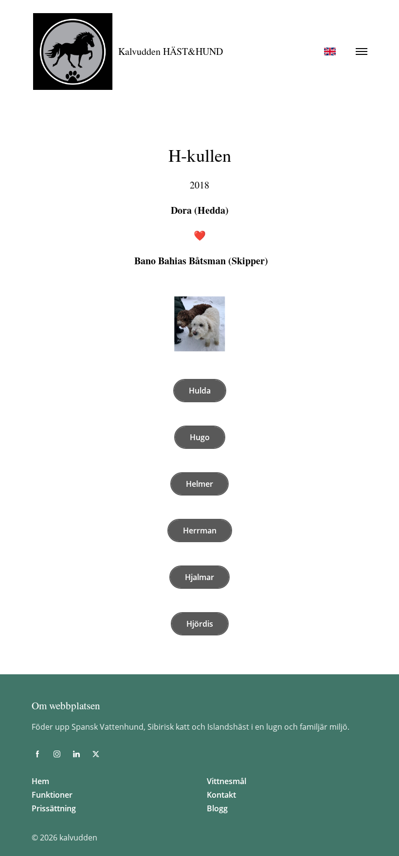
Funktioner (52, 794)
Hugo (200, 437)
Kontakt (221, 794)
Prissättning (54, 808)
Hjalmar (199, 577)
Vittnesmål (226, 781)
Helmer (199, 484)
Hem (40, 781)
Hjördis (199, 623)
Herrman (200, 530)
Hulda (200, 390)
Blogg (217, 808)
